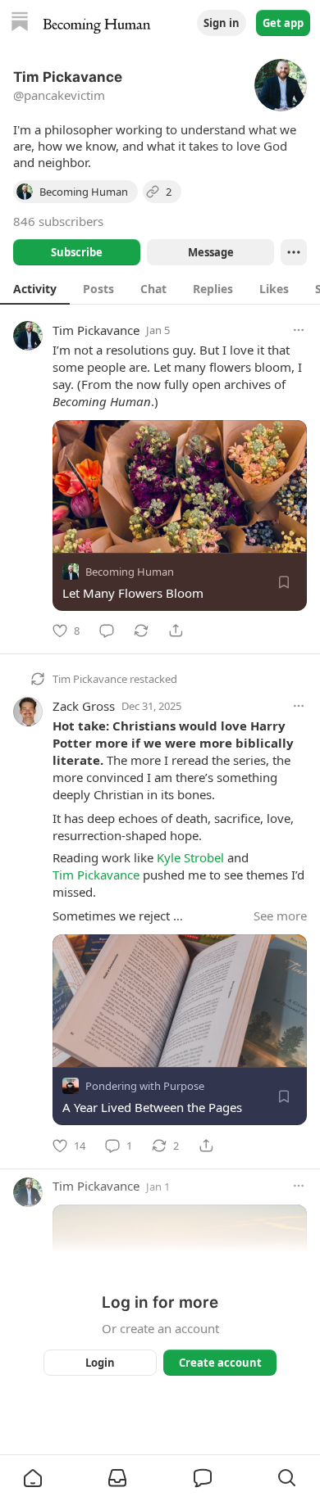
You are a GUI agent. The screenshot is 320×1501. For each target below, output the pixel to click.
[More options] (299, 330)
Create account (220, 1362)
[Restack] (141, 630)
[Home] (20, 23)
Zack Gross (84, 706)
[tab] (35, 288)
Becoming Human (129, 571)
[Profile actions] (294, 252)
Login (100, 1362)
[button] (33, 1478)
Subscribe (77, 252)
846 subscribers (58, 221)
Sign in (221, 23)
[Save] (284, 582)
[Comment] (107, 630)
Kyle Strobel (190, 857)
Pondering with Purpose (144, 1086)
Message (211, 252)
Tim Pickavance (96, 330)
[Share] (176, 630)
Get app (283, 23)
